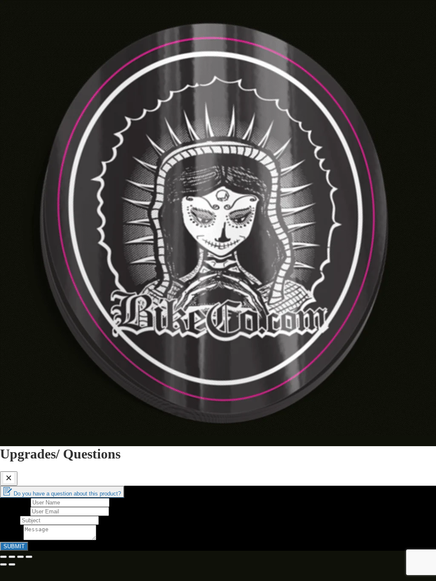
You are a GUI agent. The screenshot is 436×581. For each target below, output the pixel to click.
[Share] (12, 556)
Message (11, 537)
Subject (10, 520)
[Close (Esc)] (3, 556)
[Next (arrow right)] (12, 564)
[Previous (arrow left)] (3, 564)
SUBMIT (14, 546)
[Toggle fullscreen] (20, 556)
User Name (15, 502)
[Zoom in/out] (29, 556)
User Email (15, 511)
